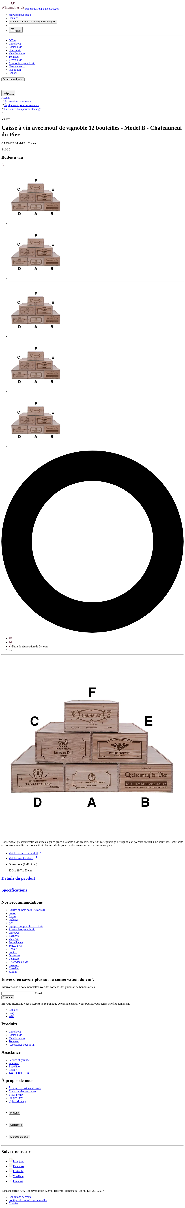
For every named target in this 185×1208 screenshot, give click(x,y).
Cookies (13, 1203)
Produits (14, 1112)
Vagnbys (14, 935)
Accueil (5, 97)
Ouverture (14, 955)
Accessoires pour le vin (22, 63)
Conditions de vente (20, 1196)
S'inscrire (7, 997)
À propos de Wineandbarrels (25, 1088)
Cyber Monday (17, 1101)
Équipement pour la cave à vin (21, 105)
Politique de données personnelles (28, 1200)
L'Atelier (14, 968)
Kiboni (13, 971)
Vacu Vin (14, 939)
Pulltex (13, 952)
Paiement (14, 1063)
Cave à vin (15, 43)
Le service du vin (18, 961)
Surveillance (16, 942)
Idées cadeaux (17, 66)
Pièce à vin (15, 50)
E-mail (38, 993)
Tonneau (14, 56)
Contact (13, 18)
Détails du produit (18, 878)
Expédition (15, 1066)
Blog (11, 1013)
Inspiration (15, 69)
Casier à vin (15, 46)
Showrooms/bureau (20, 14)
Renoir (12, 948)
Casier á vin (15, 1034)
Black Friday (16, 1094)
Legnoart (14, 958)
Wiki (11, 1016)
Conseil (13, 72)
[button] (91, 746)
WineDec (14, 932)
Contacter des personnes (22, 1091)
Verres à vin (15, 59)
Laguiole (14, 965)
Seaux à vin (15, 945)
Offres (12, 40)
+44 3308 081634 (19, 1073)
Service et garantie (19, 1059)
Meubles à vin (17, 53)
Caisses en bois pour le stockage (22, 109)
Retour (12, 1069)
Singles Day (16, 1097)
